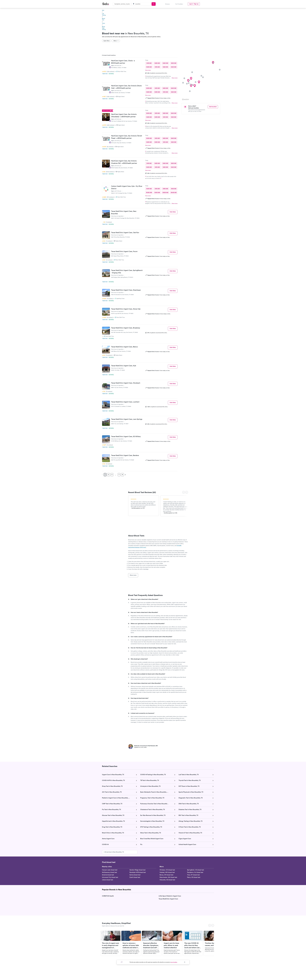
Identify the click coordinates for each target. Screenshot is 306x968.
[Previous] (183, 492)
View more (148, 70)
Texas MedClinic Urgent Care (168, 899)
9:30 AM (165, 189)
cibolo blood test (107, 880)
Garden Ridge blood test (137, 870)
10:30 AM (165, 192)
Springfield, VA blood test (195, 870)
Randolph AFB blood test (137, 872)
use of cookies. (174, 962)
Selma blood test (134, 875)
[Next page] (125, 474)
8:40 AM (165, 63)
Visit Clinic (173, 212)
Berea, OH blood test (166, 875)
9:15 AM (157, 67)
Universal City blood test (110, 877)
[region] (201, 77)
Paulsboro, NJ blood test (195, 872)
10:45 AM (173, 192)
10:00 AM (149, 192)
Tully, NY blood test (193, 875)
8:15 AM (149, 63)
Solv (103, 10)
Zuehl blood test (134, 877)
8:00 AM (149, 88)
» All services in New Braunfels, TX (114, 852)
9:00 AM (149, 67)
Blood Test (103, 19)
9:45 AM (173, 189)
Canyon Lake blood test (109, 870)
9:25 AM (165, 67)
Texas (103, 23)
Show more (174, 78)
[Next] (186, 492)
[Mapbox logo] (185, 99)
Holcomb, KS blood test (167, 880)
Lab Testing (104, 14)
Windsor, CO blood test (167, 870)
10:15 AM (157, 192)
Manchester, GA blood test (168, 877)
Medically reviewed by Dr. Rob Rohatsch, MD (146, 745)
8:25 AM (157, 63)
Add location (213, 107)
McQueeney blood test (109, 872)
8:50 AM (173, 63)
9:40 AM (173, 67)
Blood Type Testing (104, 28)
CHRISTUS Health (108, 896)
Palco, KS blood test (193, 877)
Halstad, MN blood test (167, 872)
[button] (198, 82)
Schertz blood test (108, 875)
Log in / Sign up (193, 4)
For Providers (179, 4)
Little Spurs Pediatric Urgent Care (170, 896)
